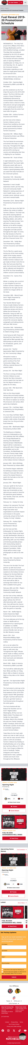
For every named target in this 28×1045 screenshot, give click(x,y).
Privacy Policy (14, 1022)
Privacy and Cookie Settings (14, 1026)
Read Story (14, 838)
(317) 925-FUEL (5, 1016)
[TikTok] (19, 1030)
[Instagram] (8, 1030)
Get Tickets (14, 2)
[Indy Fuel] (4, 2)
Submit (14, 977)
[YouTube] (25, 1030)
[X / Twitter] (14, 1030)
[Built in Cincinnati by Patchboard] (14, 1038)
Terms (21, 1022)
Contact (7, 1022)
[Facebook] (3, 1030)
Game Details (15, 811)
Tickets (15, 806)
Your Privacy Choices (14, 1024)
